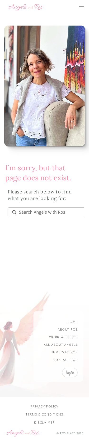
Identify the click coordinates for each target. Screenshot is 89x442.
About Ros (68, 329)
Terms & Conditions (44, 414)
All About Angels (61, 344)
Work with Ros (63, 337)
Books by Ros (65, 352)
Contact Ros (65, 360)
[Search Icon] (46, 212)
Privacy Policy (45, 406)
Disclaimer (44, 422)
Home (72, 322)
